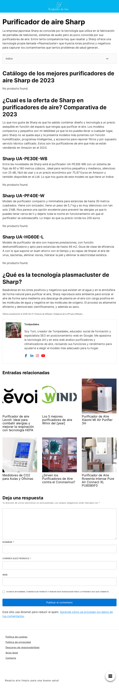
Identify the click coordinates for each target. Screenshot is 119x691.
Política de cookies (16, 636)
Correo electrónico (16, 558)
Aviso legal (12, 652)
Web (5, 574)
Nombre (8, 542)
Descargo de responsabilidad (23, 647)
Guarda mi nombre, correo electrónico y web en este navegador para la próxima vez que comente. (57, 592)
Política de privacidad (18, 642)
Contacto (11, 658)
